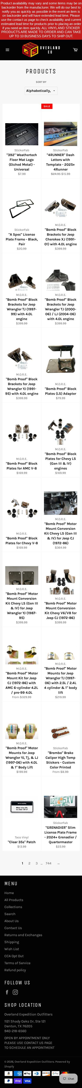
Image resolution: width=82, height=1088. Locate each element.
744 (48, 863)
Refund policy (15, 970)
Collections (13, 907)
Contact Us (13, 928)
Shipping (11, 942)
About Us (11, 921)
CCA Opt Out (14, 956)
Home (9, 893)
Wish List (11, 949)
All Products (13, 900)
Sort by (41, 82)
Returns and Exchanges (23, 935)
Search (10, 914)
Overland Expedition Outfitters (34, 1061)
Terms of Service (17, 963)
